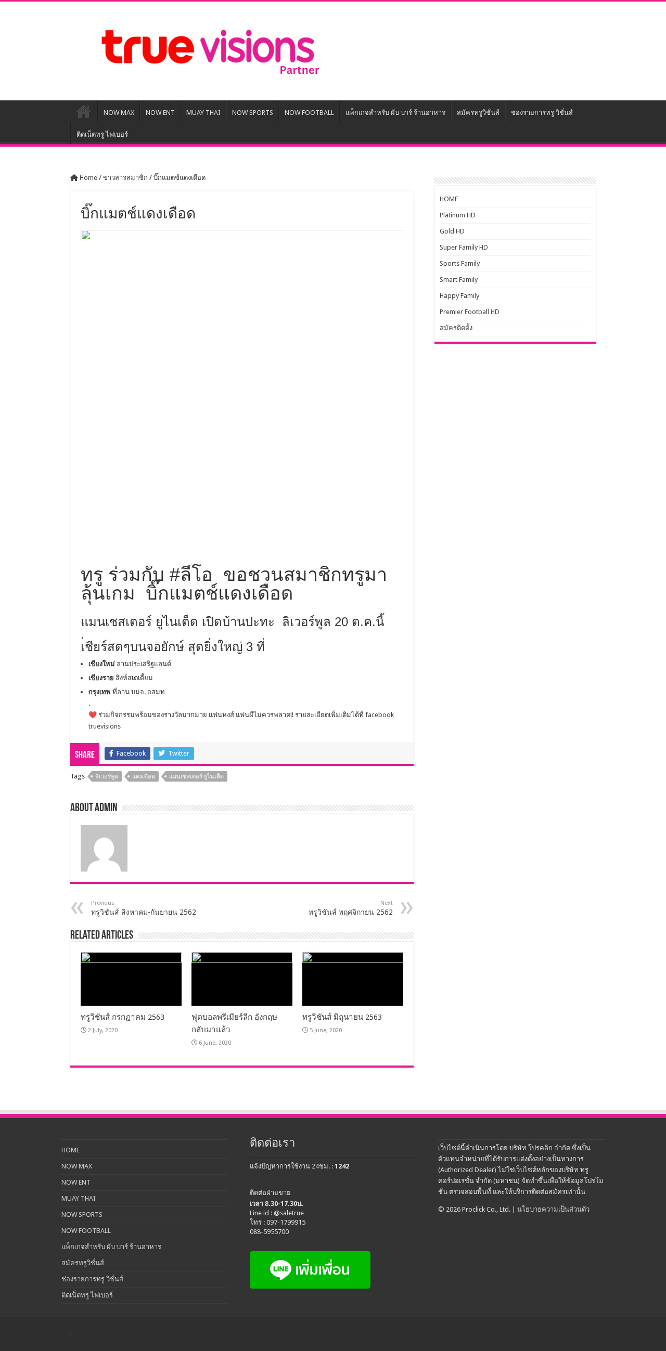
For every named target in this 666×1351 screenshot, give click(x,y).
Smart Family (459, 279)
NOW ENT (160, 112)
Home (87, 177)
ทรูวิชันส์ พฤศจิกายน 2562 (351, 908)
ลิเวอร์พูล (106, 776)
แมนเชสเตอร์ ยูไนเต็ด (196, 776)
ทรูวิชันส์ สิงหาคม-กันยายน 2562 (143, 908)
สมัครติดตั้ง (456, 328)
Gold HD (452, 231)
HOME (83, 111)
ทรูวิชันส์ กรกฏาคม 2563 (122, 1017)
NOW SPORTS (252, 112)
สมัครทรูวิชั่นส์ (478, 112)
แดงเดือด (143, 776)
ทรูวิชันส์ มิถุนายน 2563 (342, 1017)
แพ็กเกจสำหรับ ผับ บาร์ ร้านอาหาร (395, 112)
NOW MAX (119, 112)
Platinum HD (458, 215)
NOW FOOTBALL (309, 112)
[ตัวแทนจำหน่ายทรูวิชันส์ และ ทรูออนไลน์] (208, 48)
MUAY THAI (203, 112)
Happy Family (459, 296)
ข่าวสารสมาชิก (125, 177)
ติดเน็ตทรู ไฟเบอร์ (102, 134)
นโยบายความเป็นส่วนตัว (553, 1209)
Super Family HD (464, 247)
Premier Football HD (469, 312)
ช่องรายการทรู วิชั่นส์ (542, 112)
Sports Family (460, 263)
